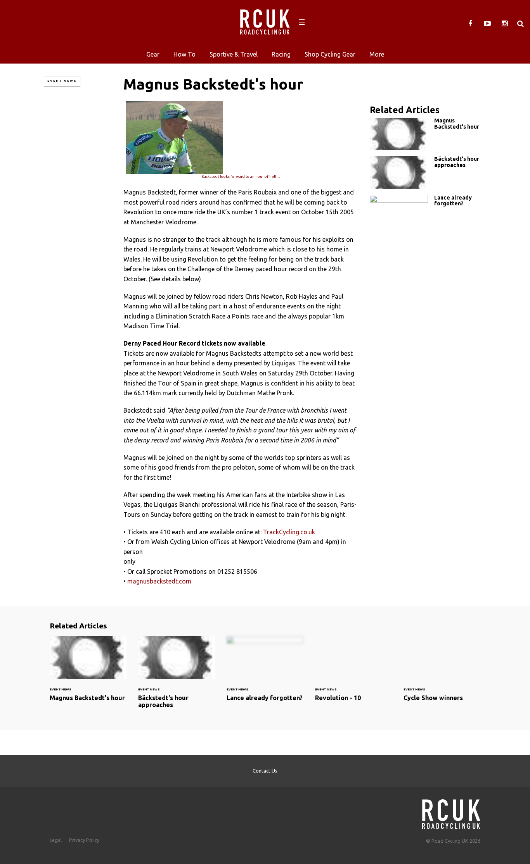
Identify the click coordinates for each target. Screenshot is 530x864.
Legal (56, 840)
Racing (281, 54)
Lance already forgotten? (428, 211)
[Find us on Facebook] (470, 23)
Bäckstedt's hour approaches (428, 172)
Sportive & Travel (234, 54)
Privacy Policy (84, 840)
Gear (152, 54)
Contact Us (265, 770)
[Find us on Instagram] (504, 23)
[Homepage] (451, 812)
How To (184, 54)
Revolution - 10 (353, 673)
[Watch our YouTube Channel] (487, 23)
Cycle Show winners (442, 673)
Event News (62, 81)
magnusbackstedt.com (159, 581)
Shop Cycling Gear (330, 54)
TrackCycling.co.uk (289, 531)
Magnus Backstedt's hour (428, 134)
